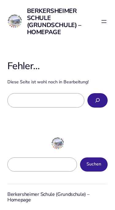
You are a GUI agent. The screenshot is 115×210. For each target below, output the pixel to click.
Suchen (93, 164)
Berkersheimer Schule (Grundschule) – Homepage (54, 21)
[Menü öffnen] (104, 21)
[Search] (97, 100)
